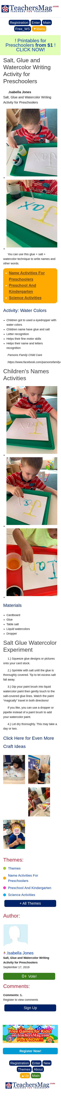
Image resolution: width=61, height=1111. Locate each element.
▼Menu (39, 29)
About (38, 1069)
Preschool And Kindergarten (29, 888)
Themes (14, 868)
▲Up (25, 1075)
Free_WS (22, 29)
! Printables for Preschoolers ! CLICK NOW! (30, 45)
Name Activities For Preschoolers (23, 878)
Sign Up (30, 1008)
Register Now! (30, 1051)
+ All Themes (30, 903)
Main (47, 22)
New (47, 1063)
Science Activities (25, 298)
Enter (36, 22)
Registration (19, 22)
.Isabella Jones (20, 953)
